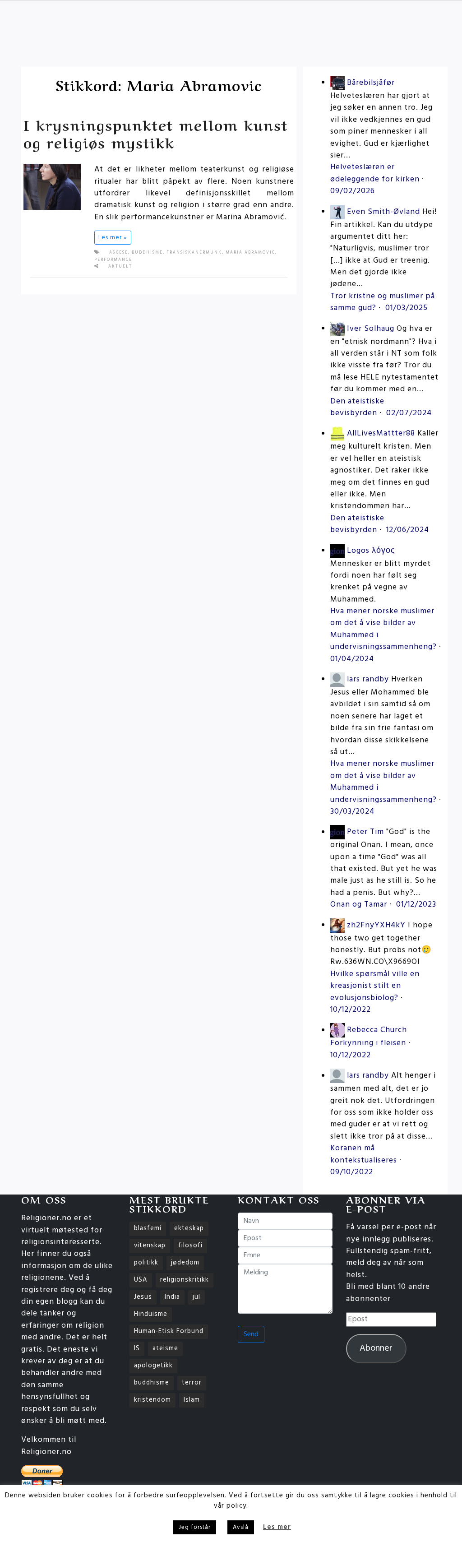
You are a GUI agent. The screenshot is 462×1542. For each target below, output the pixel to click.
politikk (146, 1263)
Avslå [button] (241, 1527)
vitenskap (150, 1246)
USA (141, 1280)
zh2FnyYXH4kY (376, 925)
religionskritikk (184, 1280)
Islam (192, 1400)
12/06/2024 (407, 530)
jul (196, 1297)
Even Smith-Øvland (383, 211)
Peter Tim (365, 832)
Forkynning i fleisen (368, 1043)
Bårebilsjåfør (371, 82)
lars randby (368, 679)
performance (113, 260)
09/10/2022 (351, 1172)
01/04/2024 (352, 659)
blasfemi (148, 1228)
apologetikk (153, 1366)
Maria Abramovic (250, 253)
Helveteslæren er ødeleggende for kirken (375, 173)
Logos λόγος (371, 550)
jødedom (185, 1263)
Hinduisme (150, 1314)
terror (192, 1383)
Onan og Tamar (358, 904)
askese (118, 253)
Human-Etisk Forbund (168, 1331)
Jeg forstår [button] (195, 1527)
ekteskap (189, 1228)
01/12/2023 (416, 904)
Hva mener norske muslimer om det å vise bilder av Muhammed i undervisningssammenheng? (383, 629)
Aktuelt (120, 267)
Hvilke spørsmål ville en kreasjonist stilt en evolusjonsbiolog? (375, 986)
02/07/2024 (409, 413)
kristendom (152, 1400)
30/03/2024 (352, 811)
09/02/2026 (352, 191)
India (172, 1297)
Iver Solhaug (370, 328)
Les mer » (112, 237)
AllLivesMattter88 (381, 433)
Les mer (277, 1527)
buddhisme (147, 253)
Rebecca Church (377, 1030)
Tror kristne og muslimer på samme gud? (382, 302)
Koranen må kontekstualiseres (363, 1154)
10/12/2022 (350, 1009)
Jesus (143, 1297)
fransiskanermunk (194, 253)
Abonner (376, 1348)
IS (137, 1348)
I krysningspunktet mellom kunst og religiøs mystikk (155, 132)
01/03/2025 (406, 308)
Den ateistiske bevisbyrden (357, 407)
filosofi (190, 1246)
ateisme (165, 1348)
